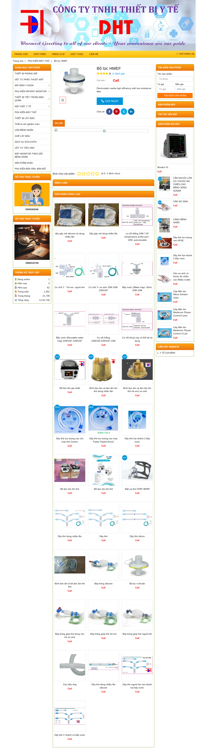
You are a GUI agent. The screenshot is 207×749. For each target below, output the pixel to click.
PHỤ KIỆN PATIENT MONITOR (31, 91)
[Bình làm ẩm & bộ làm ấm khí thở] (69, 564)
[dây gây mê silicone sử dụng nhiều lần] (69, 214)
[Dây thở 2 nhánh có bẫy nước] (69, 716)
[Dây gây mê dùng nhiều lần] (103, 214)
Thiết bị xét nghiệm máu (27, 124)
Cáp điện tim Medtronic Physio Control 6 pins (182, 312)
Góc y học (77, 54)
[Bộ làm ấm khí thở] (69, 470)
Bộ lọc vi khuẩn (137, 583)
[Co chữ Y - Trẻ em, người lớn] (69, 268)
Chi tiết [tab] (59, 123)
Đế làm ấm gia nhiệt (70, 388)
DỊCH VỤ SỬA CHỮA (26, 142)
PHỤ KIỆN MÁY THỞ (25, 112)
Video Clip (58, 54)
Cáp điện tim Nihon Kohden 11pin (180, 294)
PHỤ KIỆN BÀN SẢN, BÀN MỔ (30, 168)
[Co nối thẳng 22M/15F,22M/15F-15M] (103, 318)
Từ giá (160, 84)
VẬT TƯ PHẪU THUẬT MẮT (29, 79)
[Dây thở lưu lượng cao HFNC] (165, 243)
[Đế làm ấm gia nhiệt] (69, 369)
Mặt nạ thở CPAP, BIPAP (137, 489)
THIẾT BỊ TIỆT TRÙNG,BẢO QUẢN (29, 99)
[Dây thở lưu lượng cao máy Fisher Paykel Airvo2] (103, 419)
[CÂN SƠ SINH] (165, 207)
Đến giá (179, 84)
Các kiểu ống (69, 684)
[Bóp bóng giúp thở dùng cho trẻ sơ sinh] (69, 615)
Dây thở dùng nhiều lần (70, 536)
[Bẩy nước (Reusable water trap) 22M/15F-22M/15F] (69, 318)
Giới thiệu (40, 54)
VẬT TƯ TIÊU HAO (24, 148)
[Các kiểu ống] (69, 665)
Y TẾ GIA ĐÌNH (167, 353)
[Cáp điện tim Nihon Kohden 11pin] (165, 297)
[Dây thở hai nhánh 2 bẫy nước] (137, 419)
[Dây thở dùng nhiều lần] (69, 517)
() (186, 53)
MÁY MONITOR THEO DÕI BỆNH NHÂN (29, 155)
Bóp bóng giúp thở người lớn (137, 634)
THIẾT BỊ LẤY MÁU (25, 118)
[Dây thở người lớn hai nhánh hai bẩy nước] (137, 665)
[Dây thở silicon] (137, 517)
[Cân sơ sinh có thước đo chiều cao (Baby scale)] (165, 279)
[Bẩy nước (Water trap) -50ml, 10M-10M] (137, 268)
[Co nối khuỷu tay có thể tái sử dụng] (137, 318)
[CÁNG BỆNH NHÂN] (165, 225)
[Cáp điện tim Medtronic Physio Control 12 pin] (165, 333)
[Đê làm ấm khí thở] (103, 470)
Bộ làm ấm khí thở (69, 489)
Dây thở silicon (137, 536)
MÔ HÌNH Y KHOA (24, 85)
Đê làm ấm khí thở (103, 489)
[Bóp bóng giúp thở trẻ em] (103, 615)
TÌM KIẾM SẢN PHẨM (175, 95)
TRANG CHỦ (21, 54)
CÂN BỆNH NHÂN (24, 130)
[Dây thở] (103, 517)
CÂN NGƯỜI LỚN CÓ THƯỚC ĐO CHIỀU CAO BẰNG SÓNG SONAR (182, 184)
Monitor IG (162, 167)
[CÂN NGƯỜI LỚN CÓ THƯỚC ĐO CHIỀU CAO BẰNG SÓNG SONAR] (165, 184)
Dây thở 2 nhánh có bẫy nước (69, 735)
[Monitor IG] (175, 146)
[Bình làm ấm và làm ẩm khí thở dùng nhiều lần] (103, 369)
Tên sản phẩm (164, 74)
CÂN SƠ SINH (180, 201)
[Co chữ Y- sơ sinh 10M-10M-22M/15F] (103, 268)
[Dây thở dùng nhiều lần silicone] (103, 665)
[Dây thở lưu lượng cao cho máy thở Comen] (69, 419)
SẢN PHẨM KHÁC (24, 163)
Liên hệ (93, 54)
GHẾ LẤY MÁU (22, 136)
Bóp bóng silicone (103, 583)
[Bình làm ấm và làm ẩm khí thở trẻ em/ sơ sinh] (137, 369)
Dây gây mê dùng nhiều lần (103, 233)
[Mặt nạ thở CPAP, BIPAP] (137, 470)
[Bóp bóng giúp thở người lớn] (137, 615)
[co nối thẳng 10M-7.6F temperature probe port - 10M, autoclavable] (137, 214)
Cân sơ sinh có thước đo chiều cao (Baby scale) (181, 276)
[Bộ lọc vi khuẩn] (137, 564)
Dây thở (103, 536)
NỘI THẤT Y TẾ (23, 106)
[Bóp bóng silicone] (103, 564)
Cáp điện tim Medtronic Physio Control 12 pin (182, 330)
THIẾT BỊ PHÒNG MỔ (26, 73)
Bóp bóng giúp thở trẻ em (103, 634)
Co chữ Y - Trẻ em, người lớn (70, 287)
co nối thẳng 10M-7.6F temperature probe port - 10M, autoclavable (137, 236)
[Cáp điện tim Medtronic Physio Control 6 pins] (165, 315)
